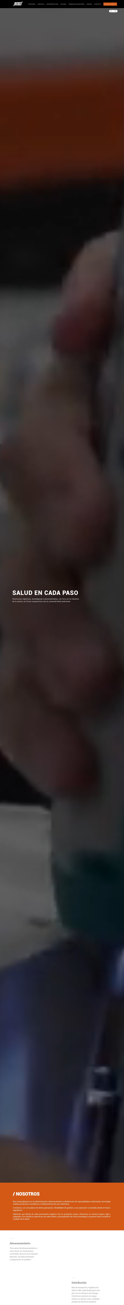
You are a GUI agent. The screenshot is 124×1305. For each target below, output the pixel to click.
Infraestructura (52, 4)
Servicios (41, 4)
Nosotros (31, 4)
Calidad (63, 4)
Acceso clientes (109, 4)
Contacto (97, 4)
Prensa (89, 4)
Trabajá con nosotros (77, 4)
